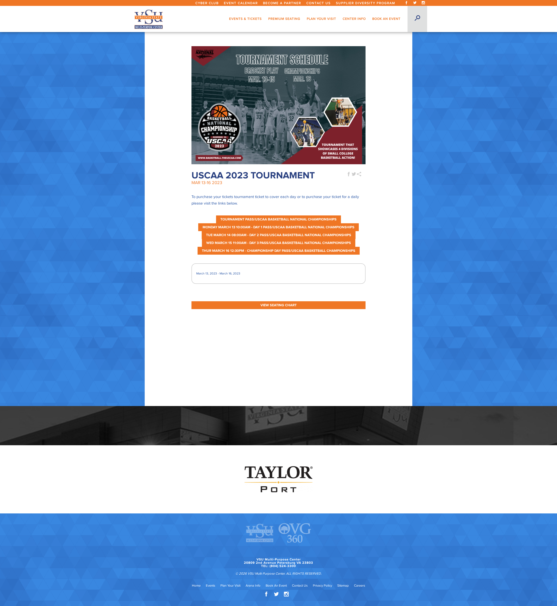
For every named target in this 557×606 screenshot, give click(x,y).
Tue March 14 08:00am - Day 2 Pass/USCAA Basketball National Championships (278, 235)
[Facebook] (406, 3)
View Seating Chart (278, 305)
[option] (278, 479)
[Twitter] (414, 3)
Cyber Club (207, 3)
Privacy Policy (322, 585)
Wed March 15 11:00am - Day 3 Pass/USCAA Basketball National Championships (278, 243)
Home (196, 585)
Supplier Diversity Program (365, 3)
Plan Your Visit (230, 585)
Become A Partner (282, 3)
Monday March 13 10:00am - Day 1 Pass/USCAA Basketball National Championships (278, 227)
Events (210, 585)
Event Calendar (241, 3)
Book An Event (276, 585)
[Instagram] (423, 3)
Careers (359, 585)
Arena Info (253, 585)
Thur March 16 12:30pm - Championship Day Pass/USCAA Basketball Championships (278, 250)
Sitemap (343, 585)
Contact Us (318, 3)
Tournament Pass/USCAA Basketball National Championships (278, 219)
